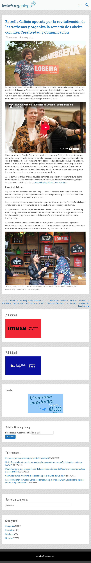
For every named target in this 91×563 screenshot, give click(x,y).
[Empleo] (45, 403)
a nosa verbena (36, 286)
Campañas (12, 286)
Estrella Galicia (48, 286)
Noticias (21, 286)
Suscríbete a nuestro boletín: (18, 432)
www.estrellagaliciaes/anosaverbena (51, 182)
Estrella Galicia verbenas (64, 286)
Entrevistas (10, 530)
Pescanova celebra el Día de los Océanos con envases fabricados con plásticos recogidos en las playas (68, 303)
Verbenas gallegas (34, 289)
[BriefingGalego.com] (19, 4)
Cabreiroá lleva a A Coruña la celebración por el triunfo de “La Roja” (35, 475)
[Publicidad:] (23, 337)
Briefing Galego (28, 37)
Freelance (9, 534)
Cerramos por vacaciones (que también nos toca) (27, 458)
